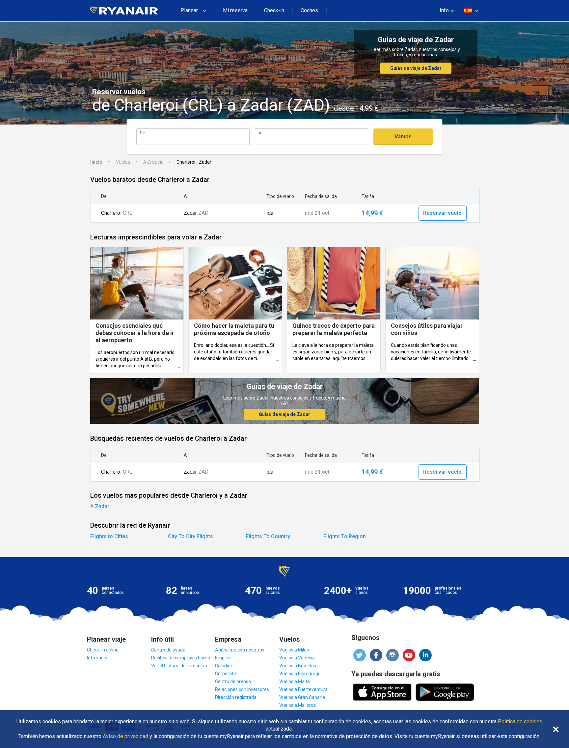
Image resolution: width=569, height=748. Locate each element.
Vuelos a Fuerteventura (303, 689)
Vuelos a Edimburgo (300, 673)
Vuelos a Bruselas (297, 665)
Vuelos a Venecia (297, 657)
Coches (309, 10)
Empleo (223, 657)
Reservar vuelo (442, 213)
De (142, 133)
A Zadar (99, 506)
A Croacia (153, 162)
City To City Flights (190, 536)
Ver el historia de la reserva (179, 665)
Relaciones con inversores (242, 689)
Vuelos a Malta (294, 681)
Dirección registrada (236, 697)
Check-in (274, 10)
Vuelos (123, 162)
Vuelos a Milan (294, 649)
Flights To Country (268, 536)
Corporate (225, 673)
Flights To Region (344, 536)
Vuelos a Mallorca (297, 705)
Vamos (403, 136)
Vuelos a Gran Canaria (302, 697)
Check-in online (103, 649)
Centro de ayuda (168, 649)
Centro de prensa (233, 681)
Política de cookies (520, 722)
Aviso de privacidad (125, 736)
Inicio (96, 162)
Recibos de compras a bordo (180, 657)
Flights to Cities (109, 536)
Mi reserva (235, 10)
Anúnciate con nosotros (239, 649)
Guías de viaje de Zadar (416, 68)
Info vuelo (97, 657)
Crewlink (224, 665)
